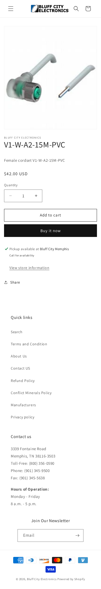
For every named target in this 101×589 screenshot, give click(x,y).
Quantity (11, 185)
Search (17, 331)
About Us (19, 356)
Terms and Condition (29, 344)
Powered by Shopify (71, 579)
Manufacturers (23, 404)
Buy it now (50, 230)
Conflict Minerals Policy (31, 392)
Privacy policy (22, 417)
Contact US (20, 368)
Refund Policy (23, 380)
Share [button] (15, 282)
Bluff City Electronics (42, 579)
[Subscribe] (77, 535)
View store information (29, 267)
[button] (11, 9)
